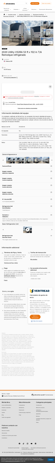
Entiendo (51, 459)
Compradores (22, 405)
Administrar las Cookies (38, 459)
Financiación (42, 9)
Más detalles (33, 259)
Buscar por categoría (6, 9)
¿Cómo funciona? (24, 9)
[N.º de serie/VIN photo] (51, 199)
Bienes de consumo (40, 407)
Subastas (16, 9)
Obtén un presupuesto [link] (35, 316)
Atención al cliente (5, 430)
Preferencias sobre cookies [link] (27, 449)
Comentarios (4, 438)
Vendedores (21, 407)
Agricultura (38, 414)
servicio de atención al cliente (15, 97)
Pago (20, 415)
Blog (3, 415)
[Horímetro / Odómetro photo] (51, 214)
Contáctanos (49, 395)
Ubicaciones (49, 9)
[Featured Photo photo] (51, 166)
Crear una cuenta (46, 3)
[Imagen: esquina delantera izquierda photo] (51, 171)
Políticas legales (25, 448)
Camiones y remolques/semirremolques (42, 411)
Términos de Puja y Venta (11, 263)
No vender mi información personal (38, 448)
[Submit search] (26, 3)
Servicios (33, 9)
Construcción (39, 405)
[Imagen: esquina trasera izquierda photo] (51, 178)
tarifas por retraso (9, 275)
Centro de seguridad (6, 417)
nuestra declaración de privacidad (12, 461)
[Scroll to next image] (52, 160)
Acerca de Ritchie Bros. (6, 405)
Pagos (5, 280)
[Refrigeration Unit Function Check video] (51, 235)
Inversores (4, 410)
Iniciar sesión (35, 3)
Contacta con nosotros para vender (9, 435)
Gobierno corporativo (6, 407)
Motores (38, 416)
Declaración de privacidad (13, 448)
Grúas (37, 422)
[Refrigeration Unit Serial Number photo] (51, 206)
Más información (37, 321)
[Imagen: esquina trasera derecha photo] (51, 185)
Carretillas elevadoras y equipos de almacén (43, 419)
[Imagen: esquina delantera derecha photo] (51, 192)
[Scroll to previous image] (3, 160)
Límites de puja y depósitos (25, 412)
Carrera (3, 412)
